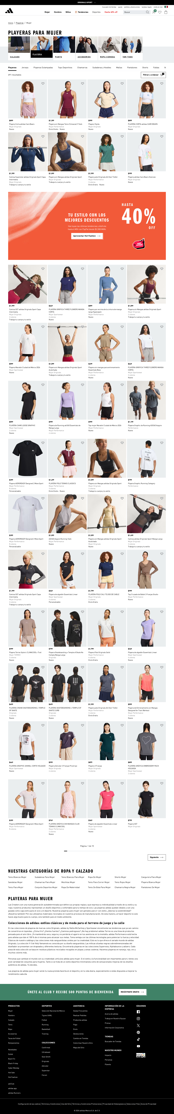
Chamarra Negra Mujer (125, 888)
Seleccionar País (133, 1104)
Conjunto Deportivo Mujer (46, 888)
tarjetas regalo (147, 7)
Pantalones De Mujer (150, 888)
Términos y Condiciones (51, 1104)
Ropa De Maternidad (70, 888)
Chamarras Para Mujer (45, 882)
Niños (68, 12)
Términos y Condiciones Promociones (87, 1104)
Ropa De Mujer (94, 877)
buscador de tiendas (109, 7)
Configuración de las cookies (29, 1104)
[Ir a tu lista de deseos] (160, 12)
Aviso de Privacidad (148, 1104)
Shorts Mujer (120, 877)
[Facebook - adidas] (151, 1012)
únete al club (158, 7)
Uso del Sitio (66, 1104)
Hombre (58, 12)
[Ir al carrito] (166, 12)
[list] (87, 68)
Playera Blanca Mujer (150, 882)
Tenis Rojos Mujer (123, 882)
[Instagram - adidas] (151, 1019)
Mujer (47, 12)
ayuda (120, 7)
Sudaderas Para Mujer (45, 877)
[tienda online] (9, 11)
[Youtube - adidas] (151, 1046)
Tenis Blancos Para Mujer (72, 877)
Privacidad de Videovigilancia (114, 1104)
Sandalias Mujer (15, 882)
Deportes (96, 12)
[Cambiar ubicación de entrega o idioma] (166, 7)
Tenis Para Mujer (15, 888)
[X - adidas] (151, 1025)
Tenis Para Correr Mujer (99, 882)
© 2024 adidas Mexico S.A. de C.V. (87, 1111)
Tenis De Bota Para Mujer (99, 888)
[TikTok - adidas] (151, 1039)
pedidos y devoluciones (132, 7)
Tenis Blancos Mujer (17, 877)
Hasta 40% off (111, 12)
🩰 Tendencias (81, 12)
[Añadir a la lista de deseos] (43, 83)
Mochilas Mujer (68, 882)
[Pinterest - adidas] (151, 1032)
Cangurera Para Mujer (151, 877)
